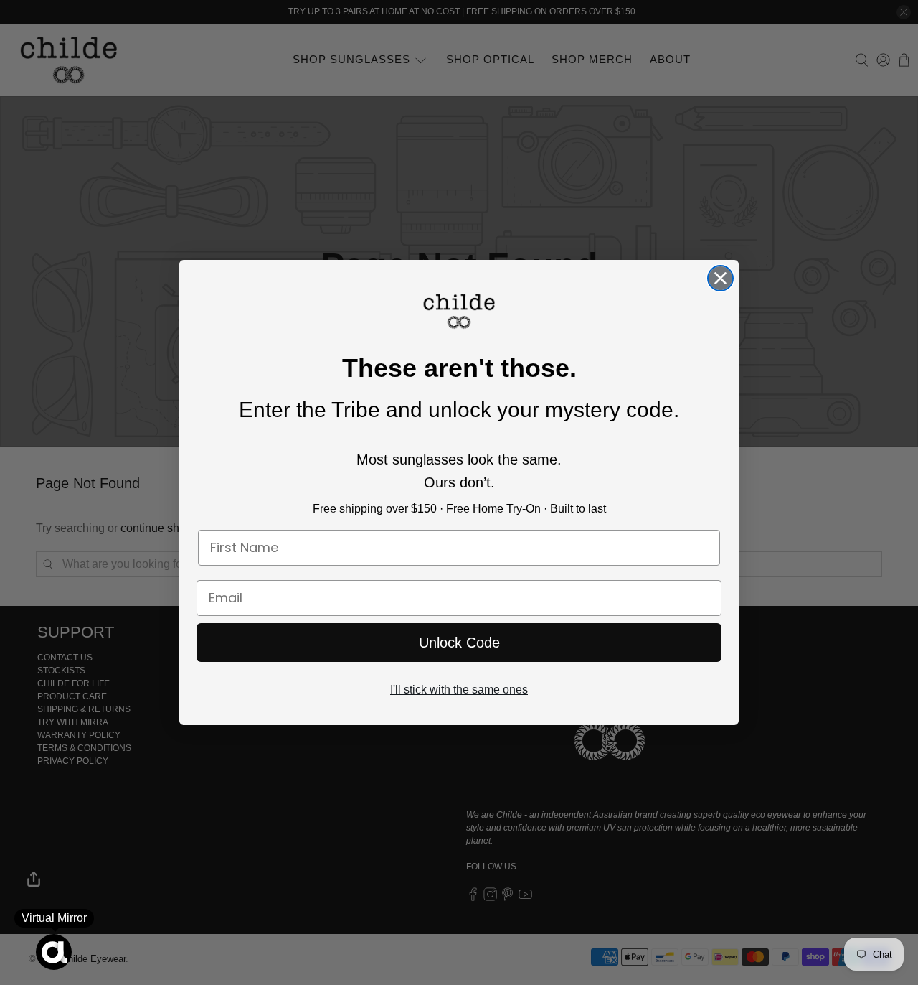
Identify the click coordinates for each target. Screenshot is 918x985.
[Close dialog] (720, 278)
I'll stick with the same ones (459, 689)
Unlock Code (459, 642)
